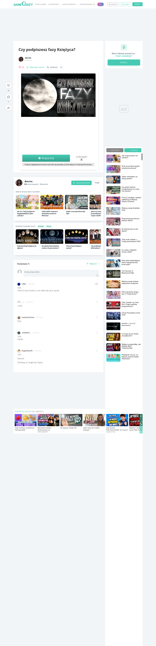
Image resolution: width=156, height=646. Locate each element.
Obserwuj (37, 67)
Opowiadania (87, 4)
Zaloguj (126, 4)
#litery (49, 226)
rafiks (24, 284)
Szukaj (114, 4)
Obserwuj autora (83, 183)
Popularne (40, 4)
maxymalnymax (28, 317)
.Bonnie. (28, 58)
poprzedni (114, 150)
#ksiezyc (41, 226)
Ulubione (54, 67)
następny (134, 150)
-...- (23, 302)
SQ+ (100, 4)
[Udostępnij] (8, 108)
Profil (97, 183)
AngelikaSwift (27, 351)
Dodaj (137, 4)
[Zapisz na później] (61, 67)
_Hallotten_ (26, 332)
